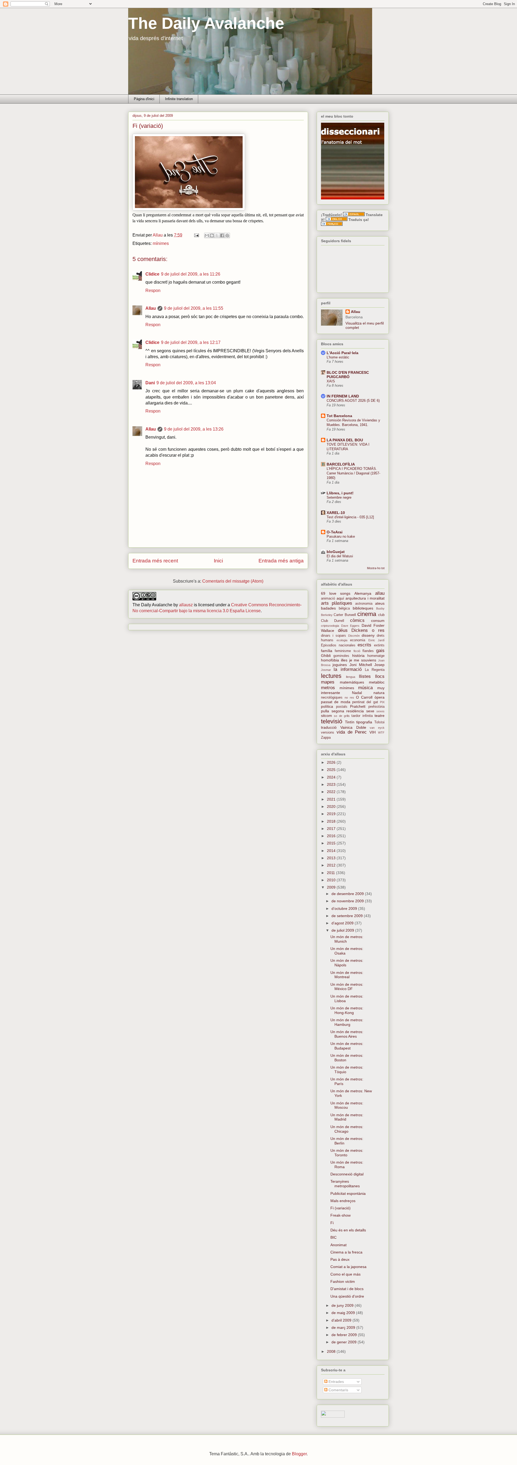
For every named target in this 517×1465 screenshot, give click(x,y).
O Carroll (364, 697)
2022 (332, 792)
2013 (332, 858)
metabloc (377, 682)
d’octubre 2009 (344, 908)
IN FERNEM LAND (343, 396)
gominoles (341, 656)
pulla (325, 711)
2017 (332, 828)
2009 (332, 887)
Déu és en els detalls (348, 1230)
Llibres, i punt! (340, 493)
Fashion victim (342, 1281)
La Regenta (375, 670)
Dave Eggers (350, 625)
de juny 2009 (343, 1305)
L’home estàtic (338, 357)
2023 (332, 784)
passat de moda (335, 702)
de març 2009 (343, 1327)
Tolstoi (379, 722)
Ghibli (326, 655)
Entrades (335, 1381)
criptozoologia (330, 625)
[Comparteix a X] (217, 235)
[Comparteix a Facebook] (222, 235)
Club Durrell (332, 621)
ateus (380, 603)
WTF (381, 732)
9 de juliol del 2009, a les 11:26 (190, 274)
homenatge (376, 656)
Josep (379, 665)
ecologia (342, 640)
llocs (380, 676)
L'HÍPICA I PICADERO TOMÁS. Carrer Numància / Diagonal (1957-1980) (353, 473)
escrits (364, 644)
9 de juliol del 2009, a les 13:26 (193, 429)
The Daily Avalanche (206, 23)
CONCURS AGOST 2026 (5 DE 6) (353, 401)
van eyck (377, 727)
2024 (332, 777)
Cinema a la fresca (346, 1252)
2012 (332, 865)
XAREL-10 (336, 512)
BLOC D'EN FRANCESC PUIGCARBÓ (348, 374)
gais (380, 650)
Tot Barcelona (339, 416)
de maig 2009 (343, 1313)
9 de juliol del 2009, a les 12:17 (191, 342)
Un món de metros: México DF (346, 986)
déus (343, 630)
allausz (186, 605)
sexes (380, 711)
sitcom (326, 715)
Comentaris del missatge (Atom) (232, 581)
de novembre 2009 (348, 901)
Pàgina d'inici (144, 99)
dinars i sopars (333, 636)
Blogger (299, 1454)
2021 (332, 799)
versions (327, 732)
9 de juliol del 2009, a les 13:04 (186, 383)
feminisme (343, 651)
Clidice (152, 274)
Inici (218, 561)
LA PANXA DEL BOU (345, 440)
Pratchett (357, 706)
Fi (332, 1223)
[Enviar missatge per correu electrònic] (196, 235)
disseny (368, 635)
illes (344, 660)
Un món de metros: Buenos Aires (346, 1034)
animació (328, 598)
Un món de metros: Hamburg (346, 1022)
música (365, 687)
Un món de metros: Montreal (346, 974)
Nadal (357, 693)
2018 (332, 821)
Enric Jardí (376, 640)
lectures (331, 675)
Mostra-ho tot (376, 568)
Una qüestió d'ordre (347, 1296)
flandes (368, 651)
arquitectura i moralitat (365, 598)
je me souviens (362, 660)
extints (379, 645)
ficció (357, 651)
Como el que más (345, 1274)
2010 (332, 880)
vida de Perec (352, 732)
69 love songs (335, 593)
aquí (340, 598)
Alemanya (362, 593)
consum (378, 620)
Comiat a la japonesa (348, 1267)
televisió (331, 721)
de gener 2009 (344, 1342)
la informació (347, 669)
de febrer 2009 (344, 1335)
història (358, 655)
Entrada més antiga (281, 561)
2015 (332, 843)
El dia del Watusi (340, 556)
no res (349, 697)
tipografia (364, 722)
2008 (332, 1351)
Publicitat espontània (348, 1193)
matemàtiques (352, 682)
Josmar (326, 669)
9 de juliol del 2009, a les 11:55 (193, 308)
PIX (382, 702)
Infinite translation (179, 99)
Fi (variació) (340, 1208)
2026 (332, 762)
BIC (333, 1237)
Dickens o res (368, 630)
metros (328, 687)
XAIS (331, 381)
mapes (327, 682)
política (327, 706)
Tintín (349, 722)
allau (380, 593)
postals (341, 707)
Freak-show (340, 1215)
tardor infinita (361, 716)
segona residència (347, 711)
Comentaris (337, 1390)
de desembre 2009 (348, 894)
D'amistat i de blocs (347, 1289)
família (326, 651)
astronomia (363, 603)
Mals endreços (342, 1201)
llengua (350, 676)
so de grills (342, 715)
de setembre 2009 (347, 916)
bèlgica (344, 608)
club (381, 615)
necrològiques (332, 697)
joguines (340, 665)
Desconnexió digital (347, 1174)
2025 (332, 769)
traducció (329, 727)
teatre (380, 715)
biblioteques (363, 608)
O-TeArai (335, 532)
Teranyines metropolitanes (345, 1183)
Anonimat (338, 1245)
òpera (380, 697)
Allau (150, 308)
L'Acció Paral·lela (342, 353)
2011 (331, 873)
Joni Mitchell (361, 665)
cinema (366, 614)
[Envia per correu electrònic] (206, 235)
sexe (370, 711)
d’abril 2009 (341, 1320)
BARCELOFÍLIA (341, 464)
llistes (365, 676)
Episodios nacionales (338, 645)
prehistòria (376, 707)
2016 (332, 836)
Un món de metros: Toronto (346, 1152)
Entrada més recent (155, 561)
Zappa (326, 737)
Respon (152, 290)
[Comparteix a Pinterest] (227, 235)
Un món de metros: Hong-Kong (346, 1010)
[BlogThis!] (212, 235)
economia (357, 640)
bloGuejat (336, 552)
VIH (372, 732)
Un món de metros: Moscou (346, 1105)
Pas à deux (340, 1259)
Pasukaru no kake (341, 536)
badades (328, 608)
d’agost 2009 (343, 923)
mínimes (161, 243)
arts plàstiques (336, 603)
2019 (332, 814)
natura (379, 693)
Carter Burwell (345, 615)
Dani (150, 383)
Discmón (354, 635)
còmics (357, 620)
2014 (332, 850)
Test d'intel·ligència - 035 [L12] (350, 517)
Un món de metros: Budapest (346, 1045)
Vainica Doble (353, 727)
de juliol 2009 (343, 930)
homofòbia (330, 660)
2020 (332, 806)
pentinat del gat (365, 702)
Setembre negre (339, 497)
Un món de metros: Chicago (346, 1129)
